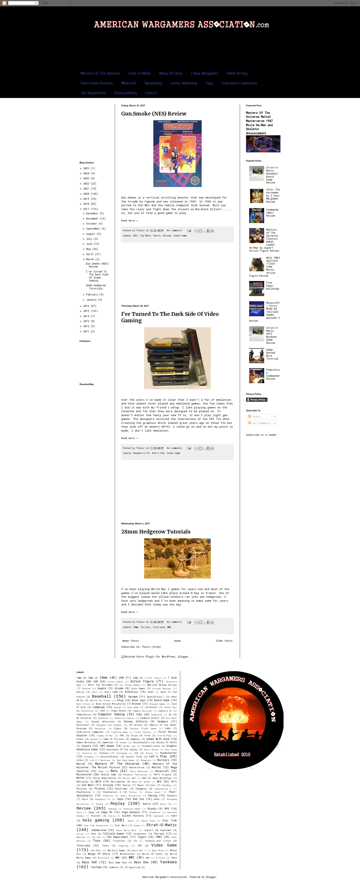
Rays (120, 799)
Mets (114, 771)
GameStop (107, 742)
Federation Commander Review (273, 374)
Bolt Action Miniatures (111, 703)
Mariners (163, 760)
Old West (145, 235)
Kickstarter (168, 752)
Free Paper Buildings (272, 285)
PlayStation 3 (85, 792)
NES (135, 235)
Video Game (180, 235)
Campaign (99, 707)
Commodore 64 (165, 710)
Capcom (117, 707)
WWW (148, 857)
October (92, 223)
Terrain (145, 627)
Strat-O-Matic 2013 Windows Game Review (272, 335)
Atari (94, 692)
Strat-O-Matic (139, 73)
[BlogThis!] (200, 231)
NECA (98, 781)
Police (133, 792)
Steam (137, 825)
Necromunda (118, 781)
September (93, 228)
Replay (117, 803)
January (92, 299)
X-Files (160, 857)
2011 (87, 331)
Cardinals (151, 707)
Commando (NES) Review (272, 212)
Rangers (172, 795)
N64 (144, 778)
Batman (133, 696)
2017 (87, 209)
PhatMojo (167, 785)
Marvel (80, 763)
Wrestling (103, 857)
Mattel (156, 767)
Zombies (113, 867)
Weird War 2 (138, 850)
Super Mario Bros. (126, 830)
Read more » (129, 220)
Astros (80, 691)
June (90, 243)
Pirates (100, 788)
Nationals (82, 781)
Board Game (161, 700)
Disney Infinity (125, 92)
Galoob (93, 739)
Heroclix (87, 753)
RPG (167, 808)
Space (131, 820)
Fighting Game (119, 732)
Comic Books (118, 710)
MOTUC (80, 778)
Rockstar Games (132, 808)
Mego (101, 771)
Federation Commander (239, 83)
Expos (117, 728)
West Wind (158, 850)
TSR (135, 841)
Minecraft (128, 83)
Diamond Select (149, 718)
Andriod (86, 688)
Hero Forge (171, 749)
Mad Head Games (126, 760)
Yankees (168, 861)
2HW (121, 677)
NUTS (174, 781)
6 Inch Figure (153, 678)
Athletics (131, 691)
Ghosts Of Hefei (166, 742)
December (93, 213)
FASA (167, 728)
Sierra (111, 816)
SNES (174, 815)
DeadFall (103, 718)
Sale (78, 812)
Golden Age (129, 746)
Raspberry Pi (141, 453)
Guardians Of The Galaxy (122, 749)
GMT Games (107, 745)
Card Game (133, 707)
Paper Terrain (146, 785)
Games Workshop (183, 83)
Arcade (119, 688)
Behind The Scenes (100, 700)
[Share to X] (204, 231)
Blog (120, 700)
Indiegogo (121, 753)
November (93, 218)
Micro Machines (139, 771)
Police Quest (153, 792)
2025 (87, 168)
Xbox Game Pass (118, 862)
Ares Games (138, 688)
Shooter (96, 815)
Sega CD (106, 812)
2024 (87, 173)
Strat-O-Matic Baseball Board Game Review (272, 175)
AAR (96, 681)
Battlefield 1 (155, 696)
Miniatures (83, 774)
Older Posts (224, 640)
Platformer (121, 788)
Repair (99, 804)
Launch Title (134, 756)
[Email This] (196, 231)
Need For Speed (141, 781)
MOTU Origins (162, 774)
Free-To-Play (164, 735)
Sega (91, 812)
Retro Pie (158, 453)
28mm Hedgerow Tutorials (156, 531)
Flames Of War (105, 735)
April (90, 254)
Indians (104, 753)
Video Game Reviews (97, 83)
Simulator (158, 816)
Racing (152, 795)
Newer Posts (130, 640)
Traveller (119, 840)
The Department (93, 92)
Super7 (148, 830)
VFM (140, 845)
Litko (79, 760)
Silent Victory (237, 73)
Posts (255, 416)
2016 (87, 306)
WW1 (117, 857)
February (92, 294)
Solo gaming (95, 819)
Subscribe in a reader (261, 434)
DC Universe (83, 718)
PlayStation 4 (112, 792)
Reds (156, 799)
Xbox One (141, 862)
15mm (78, 677)
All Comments (261, 423)
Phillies (81, 788)
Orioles (108, 785)
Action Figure (142, 681)
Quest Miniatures (131, 795)
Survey (80, 833)
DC (170, 714)
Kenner (149, 753)
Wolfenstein (127, 853)
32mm (135, 677)
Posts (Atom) (151, 646)
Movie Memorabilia (104, 778)
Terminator (140, 833)
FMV (122, 735)
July (90, 238)
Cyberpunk (156, 714)
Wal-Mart (96, 850)
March (90, 259)
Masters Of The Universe (100, 73)
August (91, 233)
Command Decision (142, 710)
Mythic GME (129, 778)
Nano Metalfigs (162, 778)
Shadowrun (154, 812)
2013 (87, 321)
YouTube (96, 867)
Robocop (113, 808)
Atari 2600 (111, 691)
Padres (126, 785)
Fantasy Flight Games (143, 728)
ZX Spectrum (132, 867)
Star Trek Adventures (96, 825)
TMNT (159, 837)
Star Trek (169, 820)
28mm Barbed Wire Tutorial (272, 354)
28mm (135, 627)
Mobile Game (108, 774)
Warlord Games (116, 850)
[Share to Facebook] (208, 231)
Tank (93, 833)
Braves (136, 703)
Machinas (105, 760)
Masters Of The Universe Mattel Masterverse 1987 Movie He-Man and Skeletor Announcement (259, 123)
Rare (85, 799)
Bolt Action (83, 704)
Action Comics (115, 681)
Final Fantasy (143, 732)
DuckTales (82, 724)
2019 (87, 198)
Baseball (101, 696)
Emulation (100, 728)
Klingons (89, 756)
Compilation (83, 714)
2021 (87, 188)
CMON (102, 710)
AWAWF (151, 692)
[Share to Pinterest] (212, 231)
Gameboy (135, 739)
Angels (102, 688)
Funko (80, 739)
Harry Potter (151, 749)
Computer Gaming (111, 714)
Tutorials (159, 627)
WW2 (169, 627)
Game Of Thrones (113, 739)
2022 (87, 183)
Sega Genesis (131, 812)
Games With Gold (158, 739)
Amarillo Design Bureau (162, 684)
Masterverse (136, 767)
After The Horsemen (100, 684)
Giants (86, 745)
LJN (92, 760)
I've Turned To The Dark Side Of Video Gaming (97, 276)
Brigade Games (157, 704)
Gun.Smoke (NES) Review (153, 113)
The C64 (96, 837)
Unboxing (123, 845)
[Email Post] (189, 230)
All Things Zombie (129, 685)
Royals (152, 808)
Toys (209, 83)
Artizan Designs (161, 688)
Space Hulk (148, 820)
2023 (87, 178)
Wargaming (153, 83)
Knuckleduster (109, 756)
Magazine (146, 760)
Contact (151, 92)
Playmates (141, 788)
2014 (87, 316)
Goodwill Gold (151, 745)
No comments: (175, 230)
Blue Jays (138, 700)
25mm (90, 677)
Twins (105, 845)
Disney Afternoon (103, 721)
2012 (87, 326)
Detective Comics (124, 718)
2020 (87, 193)
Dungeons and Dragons (109, 725)
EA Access (135, 724)
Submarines (98, 830)
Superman (165, 830)
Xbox (174, 857)
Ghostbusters (141, 742)
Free (147, 735)
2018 (87, 203)
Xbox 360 (89, 862)
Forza (134, 735)
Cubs (139, 714)
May (89, 249)
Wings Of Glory (170, 73)
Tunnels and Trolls (158, 840)
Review (167, 235)
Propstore (108, 795)
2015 (87, 311)
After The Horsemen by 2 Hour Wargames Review (273, 195)
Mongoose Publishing (135, 774)
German (123, 742)
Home (177, 640)
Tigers (142, 837)
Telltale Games (113, 833)
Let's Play (158, 756)
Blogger (211, 877)
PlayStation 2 (163, 788)
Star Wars (121, 825)
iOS (136, 753)
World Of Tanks (152, 853)
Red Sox (138, 799)
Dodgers (163, 721)
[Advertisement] (180, 52)
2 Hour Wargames (204, 73)
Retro (156, 235)
